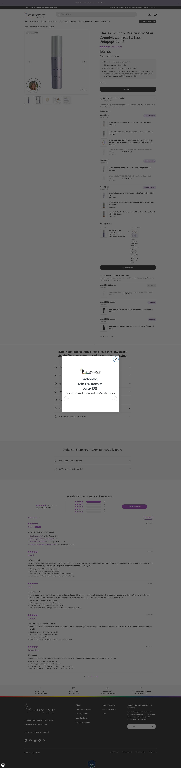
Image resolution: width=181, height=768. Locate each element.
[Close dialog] (115, 359)
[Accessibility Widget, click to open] (3, 765)
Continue (113, 399)
